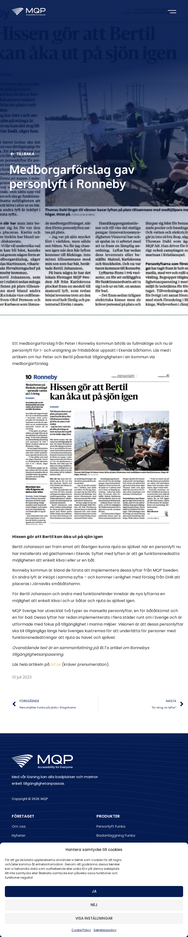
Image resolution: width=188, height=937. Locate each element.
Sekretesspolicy (105, 930)
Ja (94, 891)
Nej (94, 904)
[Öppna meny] (172, 11)
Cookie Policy (81, 930)
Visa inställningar (94, 918)
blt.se (55, 664)
